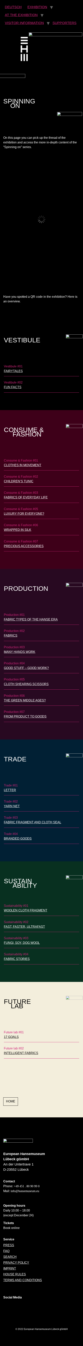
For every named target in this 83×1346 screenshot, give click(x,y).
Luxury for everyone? (24, 513)
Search (10, 1256)
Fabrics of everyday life (26, 497)
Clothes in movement (22, 465)
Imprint (9, 1268)
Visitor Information (24, 23)
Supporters (64, 23)
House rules (14, 1274)
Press (8, 1245)
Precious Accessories (24, 546)
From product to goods (25, 716)
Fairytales (13, 371)
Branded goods (18, 838)
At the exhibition (21, 15)
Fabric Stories (17, 959)
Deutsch (13, 7)
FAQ (6, 1251)
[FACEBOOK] (19, 1306)
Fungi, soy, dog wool (22, 942)
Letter (10, 790)
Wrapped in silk (17, 529)
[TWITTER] (29, 1306)
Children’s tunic (18, 481)
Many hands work (19, 651)
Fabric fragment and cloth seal (32, 822)
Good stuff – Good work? (26, 668)
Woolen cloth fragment (25, 910)
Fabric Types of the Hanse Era (31, 619)
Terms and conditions (22, 1280)
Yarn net (12, 806)
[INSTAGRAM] (8, 1306)
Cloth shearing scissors (26, 684)
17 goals (11, 1037)
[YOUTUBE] (40, 1306)
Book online (11, 1228)
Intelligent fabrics (21, 1053)
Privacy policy (16, 1262)
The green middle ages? (25, 700)
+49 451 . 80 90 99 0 (27, 1186)
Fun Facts (12, 387)
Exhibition (37, 7)
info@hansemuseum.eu (25, 1191)
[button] (10, 1101)
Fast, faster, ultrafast (24, 926)
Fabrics (10, 635)
